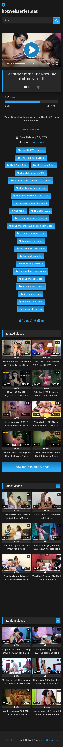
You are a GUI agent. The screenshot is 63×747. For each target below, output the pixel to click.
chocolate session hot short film (32, 195)
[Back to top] (53, 737)
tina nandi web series (32, 286)
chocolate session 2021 (32, 173)
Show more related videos (31, 467)
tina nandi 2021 (42, 210)
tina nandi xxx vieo (32, 309)
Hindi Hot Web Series (32, 150)
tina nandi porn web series (32, 271)
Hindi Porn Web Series (32, 157)
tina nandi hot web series (32, 248)
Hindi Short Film (18, 165)
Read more (30, 129)
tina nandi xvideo (32, 294)
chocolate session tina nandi (32, 203)
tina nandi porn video (32, 263)
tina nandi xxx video (32, 301)
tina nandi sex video (32, 278)
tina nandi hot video (32, 241)
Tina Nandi (37, 142)
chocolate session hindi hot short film (32, 180)
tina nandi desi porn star (32, 233)
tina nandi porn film (32, 256)
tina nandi (19, 210)
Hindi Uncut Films (46, 165)
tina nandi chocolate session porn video (32, 226)
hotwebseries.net (20, 11)
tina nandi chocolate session (32, 218)
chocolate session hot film (32, 188)
